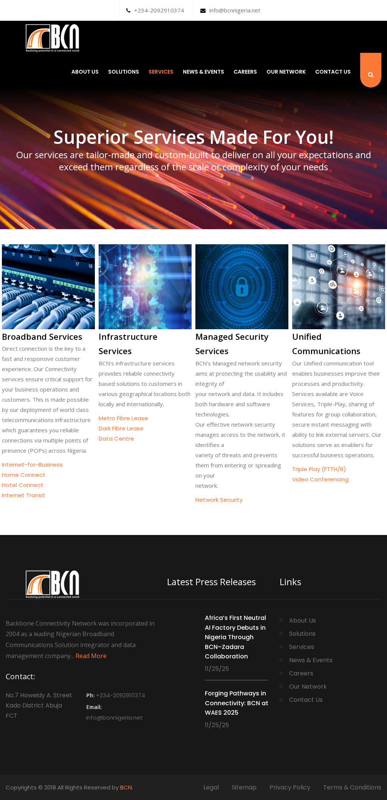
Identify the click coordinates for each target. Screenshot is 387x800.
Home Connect (23, 475)
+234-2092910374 (159, 10)
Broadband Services (42, 336)
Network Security (219, 500)
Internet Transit (23, 495)
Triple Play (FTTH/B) (319, 469)
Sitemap (244, 787)
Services (161, 72)
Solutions (123, 72)
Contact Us (333, 72)
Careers (245, 72)
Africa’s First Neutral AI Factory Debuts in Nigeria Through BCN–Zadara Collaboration (235, 637)
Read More (91, 656)
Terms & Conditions (352, 787)
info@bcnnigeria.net (234, 10)
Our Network (286, 72)
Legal (211, 787)
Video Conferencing (320, 479)
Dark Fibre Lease (121, 428)
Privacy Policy (289, 787)
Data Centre (116, 438)
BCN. (126, 787)
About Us (85, 72)
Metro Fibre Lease (123, 418)
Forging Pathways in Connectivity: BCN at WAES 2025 (236, 703)
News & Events (203, 72)
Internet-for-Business (32, 465)
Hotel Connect (22, 485)
